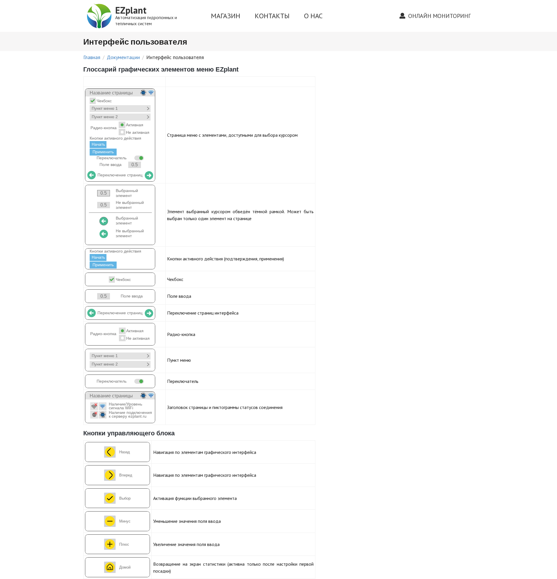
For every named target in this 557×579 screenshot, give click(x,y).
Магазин (225, 15)
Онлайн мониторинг (439, 16)
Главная (91, 57)
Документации (123, 57)
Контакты (272, 15)
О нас (313, 15)
